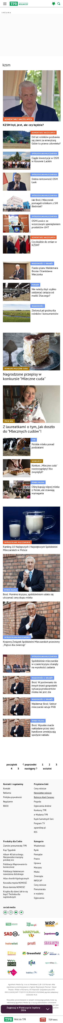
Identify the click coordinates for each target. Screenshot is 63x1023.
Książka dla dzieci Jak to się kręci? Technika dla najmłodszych (15, 894)
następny (30, 768)
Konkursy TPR (40, 810)
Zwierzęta (38, 876)
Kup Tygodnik (9, 850)
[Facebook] (5, 912)
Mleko (37, 872)
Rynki (36, 850)
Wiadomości (39, 845)
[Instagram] (11, 912)
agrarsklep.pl (40, 827)
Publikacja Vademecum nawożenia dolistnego (13, 873)
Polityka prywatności (12, 797)
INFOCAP (38, 880)
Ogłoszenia (39, 898)
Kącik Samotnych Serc (44, 819)
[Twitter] (21, 912)
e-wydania (38, 893)
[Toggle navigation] (5, 3)
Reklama (7, 793)
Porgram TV (39, 823)
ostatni (47, 768)
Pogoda (37, 801)
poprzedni (30, 764)
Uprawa (37, 863)
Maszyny (38, 867)
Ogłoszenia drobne (42, 806)
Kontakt (6, 788)
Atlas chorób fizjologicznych (16, 878)
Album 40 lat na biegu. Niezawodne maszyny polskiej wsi (13, 857)
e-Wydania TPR (41, 814)
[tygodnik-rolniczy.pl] (19, 3)
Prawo (37, 858)
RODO (6, 806)
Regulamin (8, 801)
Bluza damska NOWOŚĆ (14, 887)
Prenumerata (40, 889)
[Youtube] (16, 912)
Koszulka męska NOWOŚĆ (15, 882)
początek (11, 764)
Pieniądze (38, 854)
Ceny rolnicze (40, 885)
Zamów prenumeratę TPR (15, 845)
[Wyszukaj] (59, 3)
